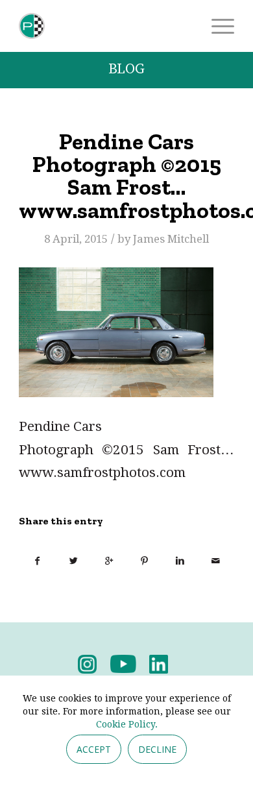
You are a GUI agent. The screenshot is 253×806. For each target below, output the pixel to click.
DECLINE (157, 749)
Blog (126, 69)
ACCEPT (94, 749)
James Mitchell (171, 238)
